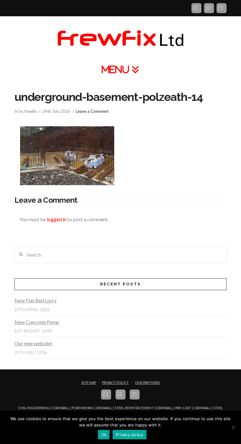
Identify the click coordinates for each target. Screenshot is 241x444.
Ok (104, 434)
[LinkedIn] (222, 8)
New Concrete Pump (36, 322)
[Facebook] (196, 8)
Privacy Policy (115, 382)
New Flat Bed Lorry (35, 300)
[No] (233, 427)
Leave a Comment (92, 111)
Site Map (88, 382)
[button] (120, 69)
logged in (57, 219)
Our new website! (33, 343)
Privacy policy (129, 434)
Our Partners (147, 382)
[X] (209, 8)
